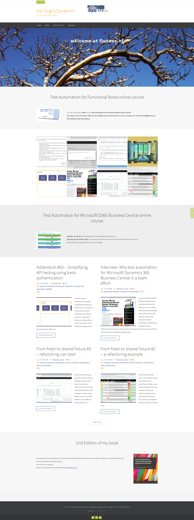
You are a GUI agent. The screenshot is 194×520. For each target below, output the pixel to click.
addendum (69, 286)
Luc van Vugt (44, 283)
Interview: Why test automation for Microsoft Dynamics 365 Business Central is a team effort (129, 275)
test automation (133, 291)
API (75, 286)
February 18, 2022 (123, 360)
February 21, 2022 (58, 360)
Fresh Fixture (74, 362)
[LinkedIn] (40, 2)
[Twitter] (38, 2)
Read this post (72, 467)
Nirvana (96, 511)
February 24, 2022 (123, 289)
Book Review (108, 291)
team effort (124, 291)
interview (116, 291)
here (88, 119)
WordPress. (103, 511)
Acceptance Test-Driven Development (52, 286)
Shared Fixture (85, 362)
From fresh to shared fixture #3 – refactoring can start (63, 351)
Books (78, 286)
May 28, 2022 (56, 283)
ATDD (67, 362)
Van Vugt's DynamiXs (55, 11)
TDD (38, 365)
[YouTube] (43, 2)
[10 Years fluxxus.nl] (143, 138)
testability (48, 289)
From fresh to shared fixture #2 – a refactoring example (128, 351)
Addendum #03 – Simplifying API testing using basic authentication (62, 272)
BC (66, 283)
